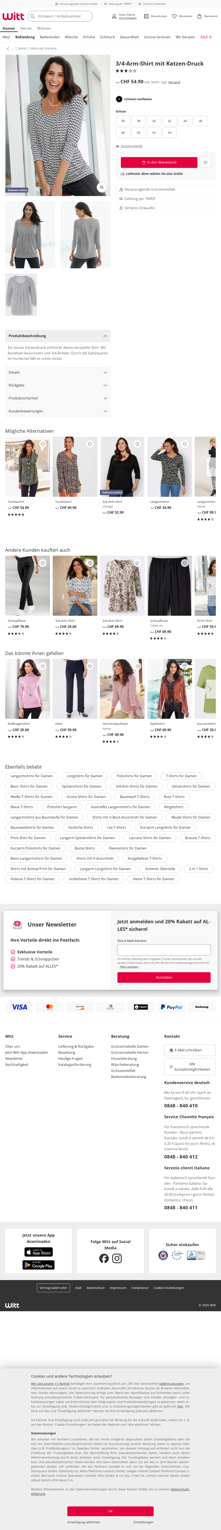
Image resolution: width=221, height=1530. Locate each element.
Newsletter (14, 1058)
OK (110, 1511)
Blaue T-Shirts (22, 806)
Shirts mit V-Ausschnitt (95, 858)
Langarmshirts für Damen (32, 776)
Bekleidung (25, 37)
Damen (9, 28)
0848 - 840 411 (181, 1207)
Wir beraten (185, 37)
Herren (26, 28)
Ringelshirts (173, 806)
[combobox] (68, 16)
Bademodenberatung (128, 1076)
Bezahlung (66, 1052)
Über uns (12, 1046)
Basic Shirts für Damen (29, 786)
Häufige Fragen (70, 1058)
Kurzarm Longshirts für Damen (165, 827)
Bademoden (50, 37)
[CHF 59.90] (75, 689)
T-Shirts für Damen (181, 776)
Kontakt (172, 1036)
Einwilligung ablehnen (84, 1522)
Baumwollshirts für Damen (32, 827)
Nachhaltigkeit (16, 1064)
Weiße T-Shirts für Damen (31, 796)
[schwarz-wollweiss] (119, 99)
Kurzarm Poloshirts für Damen (35, 848)
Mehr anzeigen (129, 967)
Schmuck (107, 37)
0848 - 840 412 (181, 1156)
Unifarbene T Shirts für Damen (94, 879)
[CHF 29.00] (75, 586)
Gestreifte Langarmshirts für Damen (120, 806)
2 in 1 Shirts (198, 868)
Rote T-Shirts (174, 796)
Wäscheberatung (125, 1064)
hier (180, 1406)
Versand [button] (174, 82)
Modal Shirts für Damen (190, 817)
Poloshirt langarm (62, 806)
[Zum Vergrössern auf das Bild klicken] (102, 187)
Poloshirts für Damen (134, 776)
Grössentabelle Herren (129, 1052)
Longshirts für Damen (85, 776)
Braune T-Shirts (197, 837)
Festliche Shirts (80, 827)
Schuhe (89, 37)
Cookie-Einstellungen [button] (169, 1288)
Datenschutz (96, 1288)
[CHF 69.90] (75, 467)
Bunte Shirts (85, 848)
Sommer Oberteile (160, 868)
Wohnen (44, 28)
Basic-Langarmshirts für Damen (36, 858)
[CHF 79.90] (27, 586)
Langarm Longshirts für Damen (105, 868)
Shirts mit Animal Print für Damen (38, 868)
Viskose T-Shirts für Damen (33, 879)
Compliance (139, 1288)
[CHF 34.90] (169, 467)
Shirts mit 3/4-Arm (43, 48)
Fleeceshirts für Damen (128, 848)
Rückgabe (16, 385)
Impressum (118, 1288)
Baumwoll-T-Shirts (135, 796)
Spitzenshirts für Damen (81, 786)
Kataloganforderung (74, 1064)
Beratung (120, 1036)
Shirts (22, 48)
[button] (7, 48)
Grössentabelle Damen (130, 1046)
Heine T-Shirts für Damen (153, 879)
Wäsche (71, 37)
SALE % (206, 37)
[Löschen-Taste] (88, 16)
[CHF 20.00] (27, 689)
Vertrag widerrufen (53, 1288)
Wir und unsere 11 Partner (50, 1384)
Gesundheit (129, 37)
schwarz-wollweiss (138, 99)
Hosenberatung (124, 1058)
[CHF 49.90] (122, 689)
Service (65, 1036)
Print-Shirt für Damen (28, 837)
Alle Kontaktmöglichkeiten (192, 1067)
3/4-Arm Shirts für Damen (137, 786)
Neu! (6, 37)
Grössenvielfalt (123, 1070)
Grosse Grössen (157, 37)
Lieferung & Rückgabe (76, 1046)
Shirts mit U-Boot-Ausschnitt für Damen (124, 817)
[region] (110, 1449)
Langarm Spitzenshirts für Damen (87, 837)
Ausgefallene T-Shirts (145, 858)
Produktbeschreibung (27, 335)
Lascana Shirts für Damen (150, 837)
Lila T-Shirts (116, 827)
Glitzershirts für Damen (191, 786)
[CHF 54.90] (27, 467)
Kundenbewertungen (26, 411)
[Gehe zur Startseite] (13, 16)
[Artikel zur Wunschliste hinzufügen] (205, 162)
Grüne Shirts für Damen (86, 796)
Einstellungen (143, 1522)
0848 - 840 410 (181, 1105)
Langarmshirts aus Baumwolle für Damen (44, 817)
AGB (78, 1288)
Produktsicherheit (23, 398)
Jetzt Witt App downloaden (26, 1052)
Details (14, 372)
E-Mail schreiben (186, 1051)
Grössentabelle (132, 146)
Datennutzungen (171, 1384)
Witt (9, 1036)
